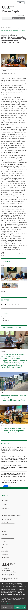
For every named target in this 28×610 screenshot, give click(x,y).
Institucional (8, 27)
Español (9, 2)
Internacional (5, 508)
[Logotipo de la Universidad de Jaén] (8, 7)
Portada (2, 27)
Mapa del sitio (5, 544)
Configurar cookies (6, 603)
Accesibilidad (5, 551)
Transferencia (5, 320)
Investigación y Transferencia (10, 512)
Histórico (4, 534)
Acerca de (4, 554)
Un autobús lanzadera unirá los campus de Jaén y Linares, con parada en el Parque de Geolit (13, 398)
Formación (4, 504)
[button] (14, 61)
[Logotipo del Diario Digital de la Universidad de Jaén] (11, 11)
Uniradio (4, 541)
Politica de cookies (6, 595)
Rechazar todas (7, 607)
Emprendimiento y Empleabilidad (11, 515)
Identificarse (5, 557)
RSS (2, 548)
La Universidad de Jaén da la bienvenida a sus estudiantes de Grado (13, 481)
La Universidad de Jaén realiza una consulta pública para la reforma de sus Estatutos (13, 431)
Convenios (4, 317)
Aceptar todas (20, 607)
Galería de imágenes (7, 538)
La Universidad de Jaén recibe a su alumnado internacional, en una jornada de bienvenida (14, 467)
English (4, 2)
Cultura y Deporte (6, 519)
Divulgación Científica (7, 523)
